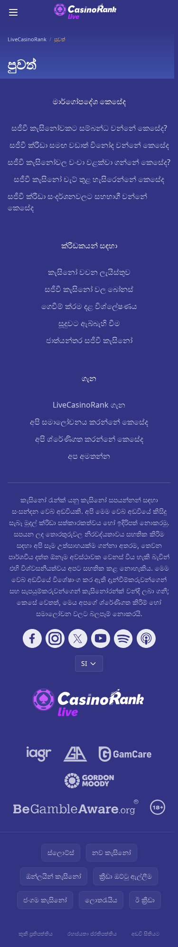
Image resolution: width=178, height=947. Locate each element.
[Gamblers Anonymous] (75, 754)
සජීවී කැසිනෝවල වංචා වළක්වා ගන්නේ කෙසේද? (89, 162)
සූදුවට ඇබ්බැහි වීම (89, 323)
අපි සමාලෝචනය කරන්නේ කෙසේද (89, 422)
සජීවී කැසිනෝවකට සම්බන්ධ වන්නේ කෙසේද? (89, 128)
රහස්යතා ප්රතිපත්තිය (92, 933)
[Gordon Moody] (89, 780)
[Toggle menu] (13, 12)
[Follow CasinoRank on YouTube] (100, 638)
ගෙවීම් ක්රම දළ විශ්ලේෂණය (89, 306)
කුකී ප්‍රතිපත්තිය (36, 933)
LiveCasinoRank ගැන (89, 405)
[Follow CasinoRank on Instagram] (55, 638)
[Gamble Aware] (76, 807)
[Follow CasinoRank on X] (77, 638)
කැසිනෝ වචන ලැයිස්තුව (89, 272)
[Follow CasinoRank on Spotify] (123, 638)
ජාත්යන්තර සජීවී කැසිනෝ (89, 340)
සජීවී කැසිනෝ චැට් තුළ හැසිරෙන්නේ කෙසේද (89, 179)
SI (84, 663)
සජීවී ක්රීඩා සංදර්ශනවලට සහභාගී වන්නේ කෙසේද (77, 202)
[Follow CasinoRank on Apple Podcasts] (146, 638)
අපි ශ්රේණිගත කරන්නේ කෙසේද (89, 439)
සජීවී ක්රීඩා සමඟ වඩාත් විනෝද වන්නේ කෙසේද (89, 145)
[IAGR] (39, 754)
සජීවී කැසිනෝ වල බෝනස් (89, 289)
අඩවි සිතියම (145, 933)
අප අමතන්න (89, 456)
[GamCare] (125, 754)
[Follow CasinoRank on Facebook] (32, 638)
